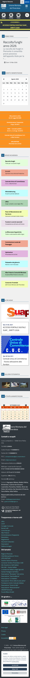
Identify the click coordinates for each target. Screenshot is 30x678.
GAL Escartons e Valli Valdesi (10, 565)
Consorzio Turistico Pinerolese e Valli (12, 563)
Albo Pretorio (5, 533)
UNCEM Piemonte (6, 590)
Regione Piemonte (8, 2)
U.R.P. (3, 524)
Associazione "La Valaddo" (9, 578)
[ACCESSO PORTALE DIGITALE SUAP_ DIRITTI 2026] (15, 313)
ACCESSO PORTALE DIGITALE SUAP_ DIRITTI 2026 (14, 329)
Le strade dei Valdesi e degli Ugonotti (12, 569)
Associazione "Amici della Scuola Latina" (13, 581)
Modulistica (4, 537)
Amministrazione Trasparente (10, 535)
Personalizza (15, 673)
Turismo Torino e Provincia (9, 560)
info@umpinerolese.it (10, 460)
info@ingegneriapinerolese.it (13, 499)
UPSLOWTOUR (5, 558)
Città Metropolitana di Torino (9, 556)
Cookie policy (15, 661)
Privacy (3, 631)
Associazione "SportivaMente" (10, 576)
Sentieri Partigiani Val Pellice (9, 572)
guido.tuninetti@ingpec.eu (11, 501)
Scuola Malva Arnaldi (7, 592)
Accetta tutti (15, 665)
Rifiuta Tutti (15, 669)
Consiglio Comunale (7, 526)
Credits (3, 634)
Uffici (2, 521)
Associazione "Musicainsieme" (10, 587)
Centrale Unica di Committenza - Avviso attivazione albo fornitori (15, 361)
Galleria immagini (6, 546)
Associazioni (5, 544)
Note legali (4, 627)
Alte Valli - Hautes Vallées (9, 567)
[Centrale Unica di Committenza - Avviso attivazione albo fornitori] (15, 344)
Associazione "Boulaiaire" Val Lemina (12, 574)
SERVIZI (27, 2)
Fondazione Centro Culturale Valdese (12, 583)
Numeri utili (4, 528)
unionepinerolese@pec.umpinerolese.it (15, 456)
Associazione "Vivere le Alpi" (9, 585)
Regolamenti (5, 539)
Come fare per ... (6, 530)
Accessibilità (5, 638)
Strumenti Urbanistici (7, 542)
